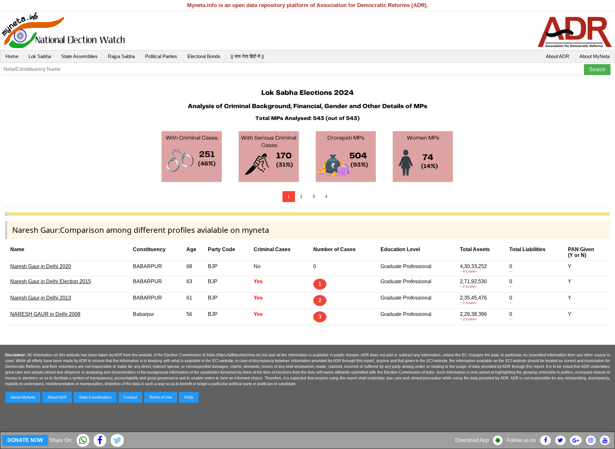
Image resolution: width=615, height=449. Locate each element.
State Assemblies (79, 56)
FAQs (188, 397)
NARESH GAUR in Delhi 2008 (45, 314)
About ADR (557, 56)
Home (11, 56)
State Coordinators (95, 397)
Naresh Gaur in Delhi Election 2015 (50, 281)
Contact (130, 397)
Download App (472, 440)
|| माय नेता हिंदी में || (247, 56)
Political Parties (161, 56)
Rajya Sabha (121, 56)
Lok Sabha (40, 56)
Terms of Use (160, 397)
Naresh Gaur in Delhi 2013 (40, 298)
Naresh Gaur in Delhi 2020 (40, 266)
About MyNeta (594, 56)
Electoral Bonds (203, 56)
